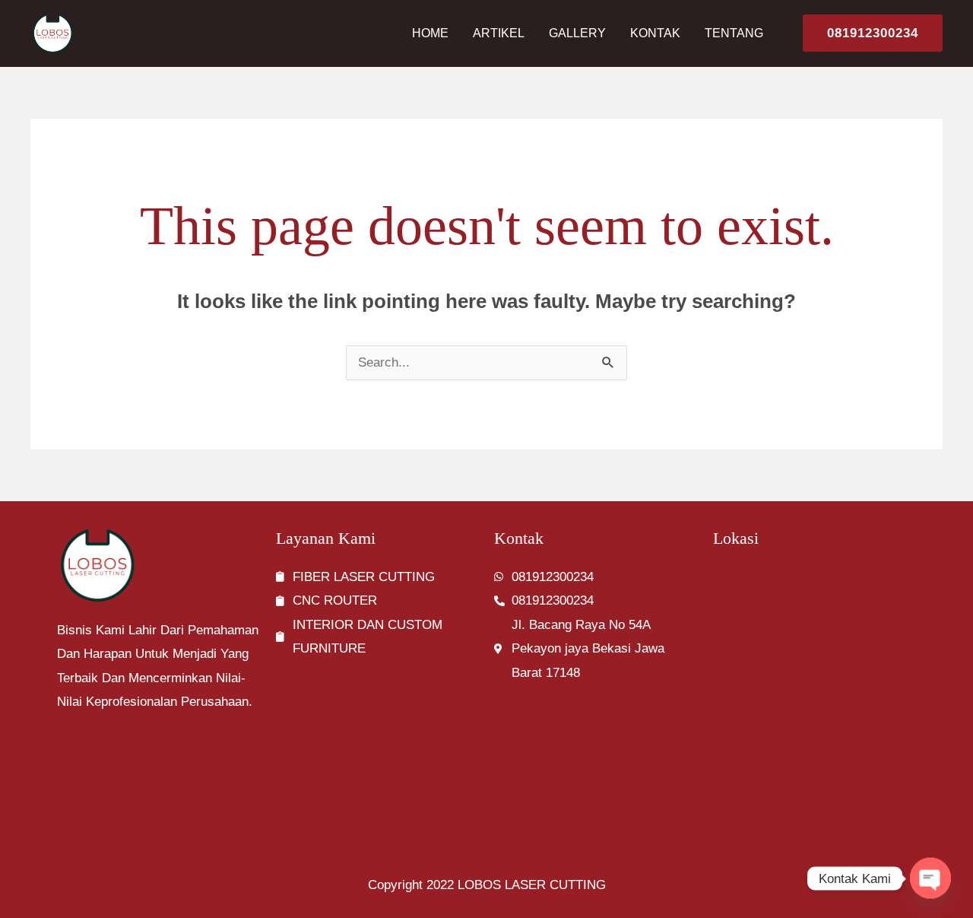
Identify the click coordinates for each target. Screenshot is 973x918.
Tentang (734, 33)
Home (430, 33)
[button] (867, 33)
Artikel (499, 33)
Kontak (655, 33)
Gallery (577, 33)
